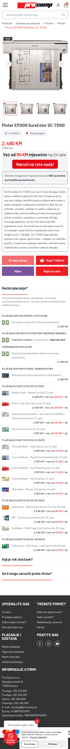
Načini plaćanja (11, 646)
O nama (6, 612)
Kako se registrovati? (49, 612)
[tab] (35, 288)
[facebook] (40, 644)
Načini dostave (11, 656)
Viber (18, 271)
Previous (8, 64)
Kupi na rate (52, 271)
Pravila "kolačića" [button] (38, 737)
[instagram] (49, 644)
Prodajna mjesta (12, 617)
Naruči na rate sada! (35, 164)
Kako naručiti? (45, 617)
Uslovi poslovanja (12, 661)
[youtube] (57, 644)
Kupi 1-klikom (52, 260)
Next (62, 64)
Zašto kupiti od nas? (14, 622)
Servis (40, 627)
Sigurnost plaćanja (13, 651)
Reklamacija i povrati (49, 622)
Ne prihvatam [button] (30, 744)
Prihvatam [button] (52, 744)
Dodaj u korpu (18, 260)
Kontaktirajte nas (12, 627)
